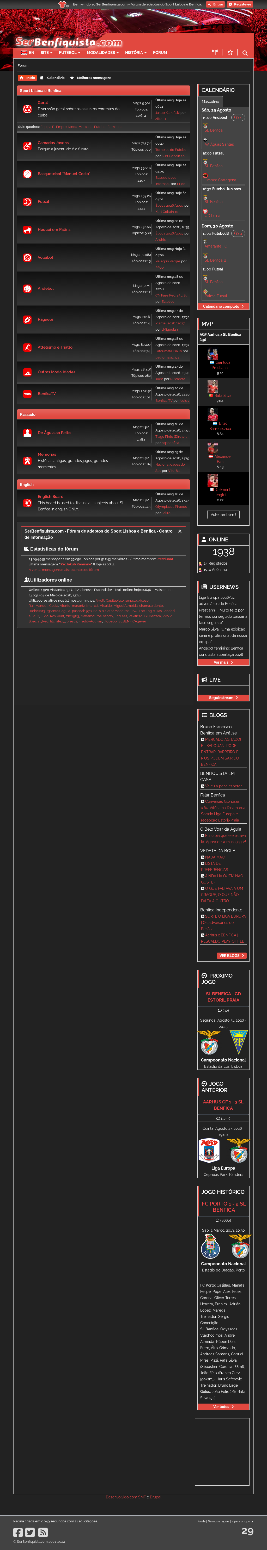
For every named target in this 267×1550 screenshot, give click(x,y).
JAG (134, 611)
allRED (160, 119)
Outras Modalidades (56, 372)
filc (52, 621)
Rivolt (99, 600)
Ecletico (168, 302)
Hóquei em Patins (54, 229)
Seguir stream (221, 698)
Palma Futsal (216, 296)
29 (247, 1530)
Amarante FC (216, 246)
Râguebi (45, 319)
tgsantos (53, 611)
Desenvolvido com (122, 1497)
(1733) (225, 1118)
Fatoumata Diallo (168, 351)
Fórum (160, 52)
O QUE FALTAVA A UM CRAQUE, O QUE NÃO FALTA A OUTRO (222, 894)
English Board (51, 496)
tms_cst (92, 606)
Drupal (155, 1497)
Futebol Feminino (108, 127)
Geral (43, 102)
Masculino (210, 102)
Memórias (47, 454)
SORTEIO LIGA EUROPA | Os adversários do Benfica (223, 922)
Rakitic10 (135, 616)
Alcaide (106, 606)
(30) (226, 1010)
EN (31, 52)
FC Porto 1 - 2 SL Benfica (224, 1207)
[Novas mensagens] (27, 109)
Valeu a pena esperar (223, 786)
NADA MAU (215, 857)
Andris (160, 240)
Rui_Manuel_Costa (43, 606)
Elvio (44, 616)
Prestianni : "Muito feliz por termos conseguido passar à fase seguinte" (223, 616)
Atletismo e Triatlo (55, 347)
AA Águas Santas (219, 144)
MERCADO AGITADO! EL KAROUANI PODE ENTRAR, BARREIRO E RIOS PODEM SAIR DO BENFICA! (221, 752)
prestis (71, 621)
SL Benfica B (215, 260)
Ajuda (201, 1521)
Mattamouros (91, 616)
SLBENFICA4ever (132, 621)
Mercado (85, 127)
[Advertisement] (103, 664)
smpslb (131, 600)
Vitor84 (174, 471)
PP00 (181, 184)
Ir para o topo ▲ (243, 1521)
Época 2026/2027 (169, 205)
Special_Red (38, 621)
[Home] (65, 35)
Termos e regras (218, 1521)
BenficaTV (47, 393)
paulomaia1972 (167, 357)
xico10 (143, 600)
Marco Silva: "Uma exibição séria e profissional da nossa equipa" (223, 635)
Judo (159, 379)
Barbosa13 (37, 611)
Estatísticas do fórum (53, 549)
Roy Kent (57, 616)
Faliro (166, 513)
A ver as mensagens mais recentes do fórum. (64, 570)
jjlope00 (110, 621)
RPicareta (177, 379)
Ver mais (221, 662)
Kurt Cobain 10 (173, 156)
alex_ (60, 621)
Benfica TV (164, 401)
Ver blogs (230, 956)
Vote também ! (223, 514)
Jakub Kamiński (167, 113)
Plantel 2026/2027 (170, 323)
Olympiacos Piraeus (171, 507)
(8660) (225, 1220)
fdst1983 (72, 616)
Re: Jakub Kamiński (75, 564)
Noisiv (184, 401)
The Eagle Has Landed (157, 611)
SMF (142, 1497)
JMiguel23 (170, 329)
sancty (108, 616)
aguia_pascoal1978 (77, 611)
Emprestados (66, 127)
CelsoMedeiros (117, 611)
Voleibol (45, 257)
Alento (65, 606)
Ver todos (221, 1407)
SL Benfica (214, 130)
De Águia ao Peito (54, 432)
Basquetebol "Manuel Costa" (64, 173)
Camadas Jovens (53, 142)
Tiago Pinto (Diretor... (171, 437)
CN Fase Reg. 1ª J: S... (171, 295)
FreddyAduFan (90, 621)
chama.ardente (151, 606)
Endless (120, 616)
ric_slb (98, 611)
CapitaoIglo (115, 600)
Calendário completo (221, 306)
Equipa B (47, 127)
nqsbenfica (170, 443)
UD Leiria (212, 216)
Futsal (43, 201)
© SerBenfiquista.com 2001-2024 (39, 1541)
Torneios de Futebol (171, 150)
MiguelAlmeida (125, 606)
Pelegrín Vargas (167, 261)
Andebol (46, 288)
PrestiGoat (164, 559)
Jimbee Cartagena (220, 180)
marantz (78, 606)
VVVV (167, 616)
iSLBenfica (152, 616)
